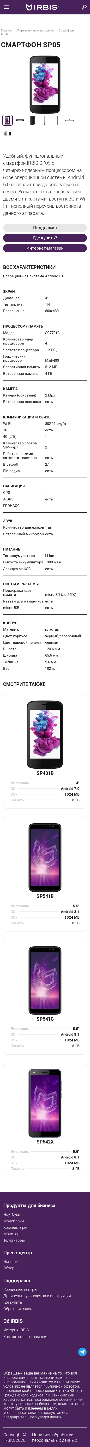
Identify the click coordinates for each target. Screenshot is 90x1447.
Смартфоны (67, 30)
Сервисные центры (20, 1289)
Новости (10, 1261)
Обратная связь (17, 1308)
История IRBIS (16, 1330)
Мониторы (12, 1233)
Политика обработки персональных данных (54, 1437)
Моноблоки (13, 1221)
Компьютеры (15, 1227)
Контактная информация (25, 1336)
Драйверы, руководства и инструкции (37, 1295)
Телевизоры (14, 1240)
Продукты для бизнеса (29, 1205)
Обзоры (10, 1268)
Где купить (12, 1302)
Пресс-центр (17, 1253)
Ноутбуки (11, 1214)
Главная (6, 30)
